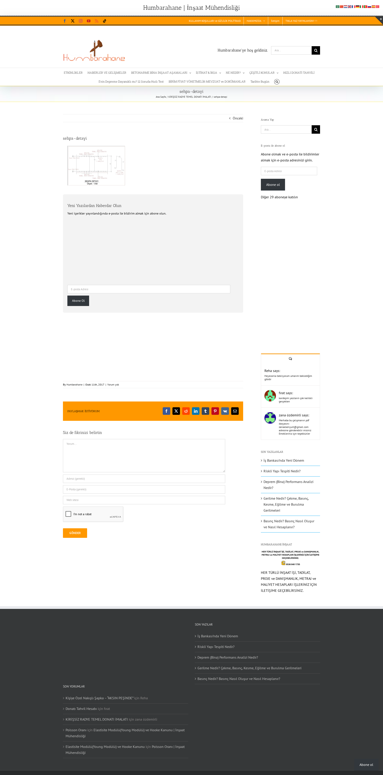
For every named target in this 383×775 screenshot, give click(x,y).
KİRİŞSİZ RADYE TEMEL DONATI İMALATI (97, 719)
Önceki (238, 118)
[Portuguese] (366, 6)
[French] (354, 6)
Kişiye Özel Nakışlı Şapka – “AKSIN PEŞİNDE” (99, 698)
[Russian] (370, 6)
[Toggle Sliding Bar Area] (379, 21)
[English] (350, 6)
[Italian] (362, 6)
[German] (358, 6)
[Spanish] (374, 6)
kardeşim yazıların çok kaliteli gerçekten (296, 399)
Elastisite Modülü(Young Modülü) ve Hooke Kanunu (105, 746)
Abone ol (273, 184)
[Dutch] (346, 6)
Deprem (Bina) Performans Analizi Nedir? (227, 657)
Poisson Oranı (76, 730)
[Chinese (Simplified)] (342, 6)
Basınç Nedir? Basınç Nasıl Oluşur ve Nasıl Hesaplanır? (238, 678)
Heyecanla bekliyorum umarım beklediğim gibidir (288, 377)
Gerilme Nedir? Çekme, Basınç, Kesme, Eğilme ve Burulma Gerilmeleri (286, 504)
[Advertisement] (153, 250)
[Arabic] (338, 6)
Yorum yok (113, 384)
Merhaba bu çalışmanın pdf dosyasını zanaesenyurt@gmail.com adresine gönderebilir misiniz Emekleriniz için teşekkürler (295, 427)
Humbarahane (74, 384)
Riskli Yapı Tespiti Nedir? (282, 471)
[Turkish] (378, 6)
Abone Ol (78, 301)
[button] (276, 81)
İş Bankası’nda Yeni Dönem (284, 460)
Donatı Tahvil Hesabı (81, 708)
